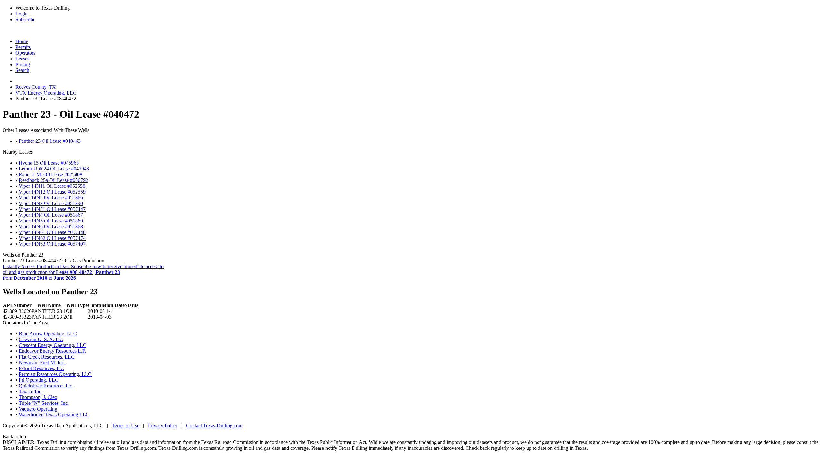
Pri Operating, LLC (39, 380)
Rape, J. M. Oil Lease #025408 (50, 174)
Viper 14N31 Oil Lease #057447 (52, 209)
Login (21, 13)
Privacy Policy (162, 425)
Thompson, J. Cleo (38, 397)
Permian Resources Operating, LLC (55, 374)
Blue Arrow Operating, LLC (48, 333)
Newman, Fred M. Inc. (42, 362)
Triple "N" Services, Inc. (44, 403)
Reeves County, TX (35, 87)
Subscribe (25, 19)
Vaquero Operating (38, 409)
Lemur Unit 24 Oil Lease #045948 (54, 168)
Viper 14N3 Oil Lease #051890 (51, 203)
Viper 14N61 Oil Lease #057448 (52, 232)
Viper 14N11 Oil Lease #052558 (52, 186)
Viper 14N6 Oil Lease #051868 (51, 226)
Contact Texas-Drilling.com (214, 425)
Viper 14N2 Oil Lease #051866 (51, 197)
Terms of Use (125, 425)
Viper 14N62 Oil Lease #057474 (52, 238)
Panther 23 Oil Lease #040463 (50, 141)
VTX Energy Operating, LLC (46, 92)
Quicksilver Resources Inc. (46, 385)
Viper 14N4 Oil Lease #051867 (51, 215)
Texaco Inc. (30, 391)
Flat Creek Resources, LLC (47, 356)
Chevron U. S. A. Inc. (41, 339)
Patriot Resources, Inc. (41, 368)
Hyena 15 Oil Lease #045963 (49, 163)
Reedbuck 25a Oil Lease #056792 (53, 180)
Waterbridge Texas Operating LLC (54, 414)
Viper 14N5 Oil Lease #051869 (51, 220)
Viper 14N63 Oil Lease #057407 (52, 244)
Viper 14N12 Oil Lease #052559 (52, 192)
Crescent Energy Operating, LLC (52, 345)
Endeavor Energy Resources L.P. (52, 351)
